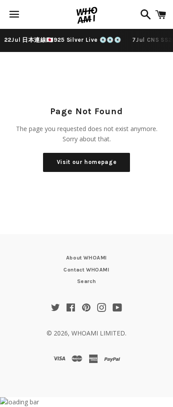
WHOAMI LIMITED (98, 333)
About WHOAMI (86, 258)
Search (86, 281)
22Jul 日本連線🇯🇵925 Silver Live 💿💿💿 (63, 39)
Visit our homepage (87, 162)
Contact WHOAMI (86, 270)
